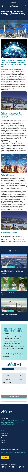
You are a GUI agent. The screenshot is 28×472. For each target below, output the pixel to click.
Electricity (11, 267)
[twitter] (23, 467)
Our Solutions (4, 433)
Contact (3, 442)
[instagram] (16, 467)
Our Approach (4, 431)
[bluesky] (19, 467)
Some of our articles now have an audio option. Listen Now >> (14, 2)
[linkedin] (6, 467)
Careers (3, 440)
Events (2, 437)
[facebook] (13, 467)
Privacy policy (12, 464)
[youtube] (9, 467)
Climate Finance (11, 289)
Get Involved (4, 435)
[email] (2, 467)
